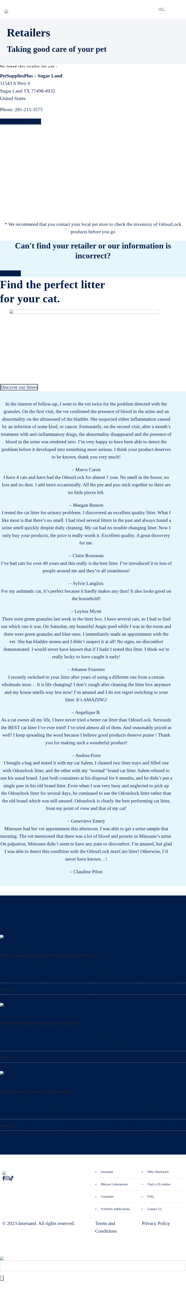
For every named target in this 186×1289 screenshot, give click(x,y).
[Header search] (175, 9)
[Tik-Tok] (11, 1178)
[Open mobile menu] (163, 9)
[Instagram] (7, 1178)
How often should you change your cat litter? (39, 1023)
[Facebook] (3, 1178)
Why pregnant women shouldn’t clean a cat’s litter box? (49, 955)
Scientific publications (115, 1209)
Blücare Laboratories (114, 1184)
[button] (2, 583)
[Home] (6, 8)
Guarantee (107, 1196)
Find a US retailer (159, 1184)
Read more (6, 989)
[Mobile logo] (2, 1255)
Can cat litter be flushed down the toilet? (36, 1091)
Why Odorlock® (158, 1172)
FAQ (150, 1196)
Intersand (107, 1172)
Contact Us (154, 1209)
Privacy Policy (156, 1223)
